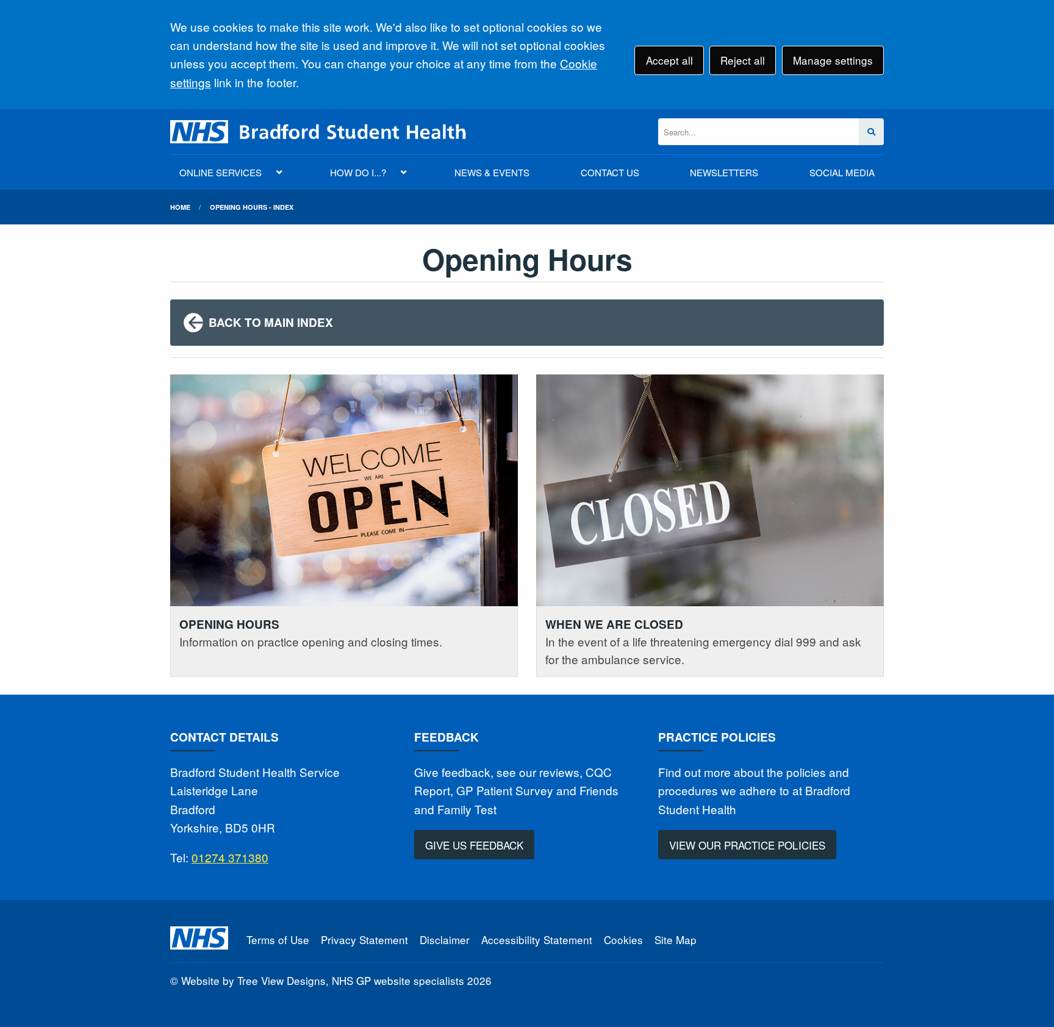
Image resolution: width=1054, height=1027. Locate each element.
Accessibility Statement (536, 939)
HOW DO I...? (358, 172)
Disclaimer (445, 939)
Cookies (623, 939)
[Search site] (871, 132)
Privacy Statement (364, 939)
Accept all (669, 60)
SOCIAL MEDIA (842, 172)
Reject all (742, 60)
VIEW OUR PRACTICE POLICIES (747, 845)
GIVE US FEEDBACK (474, 845)
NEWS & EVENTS (491, 172)
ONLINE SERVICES (220, 172)
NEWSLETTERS (724, 172)
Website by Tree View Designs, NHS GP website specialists (322, 980)
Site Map (675, 939)
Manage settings (833, 60)
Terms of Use (277, 939)
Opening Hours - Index (251, 207)
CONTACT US (610, 172)
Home (180, 207)
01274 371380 (230, 857)
